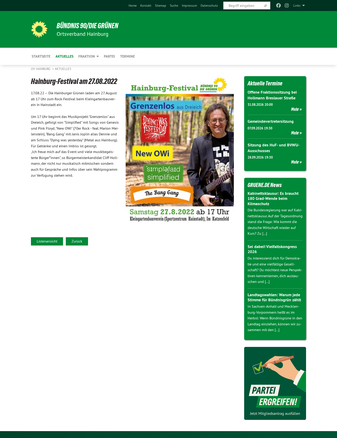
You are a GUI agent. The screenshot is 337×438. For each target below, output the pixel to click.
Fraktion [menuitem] (86, 56)
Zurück (77, 241)
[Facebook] (278, 5)
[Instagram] (287, 5)
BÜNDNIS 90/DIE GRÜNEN (87, 26)
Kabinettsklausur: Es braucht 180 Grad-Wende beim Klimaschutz (273, 198)
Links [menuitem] (297, 5)
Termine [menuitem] (127, 56)
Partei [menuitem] (109, 56)
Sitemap (160, 5)
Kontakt (145, 5)
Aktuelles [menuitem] (64, 56)
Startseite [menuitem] (41, 56)
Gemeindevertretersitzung (271, 121)
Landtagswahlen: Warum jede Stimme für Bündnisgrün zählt (274, 297)
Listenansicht (47, 241)
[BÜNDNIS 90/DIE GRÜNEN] (39, 29)
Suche (174, 5)
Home (133, 5)
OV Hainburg (41, 69)
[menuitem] (133, 5)
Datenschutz (209, 5)
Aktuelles (63, 69)
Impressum (189, 5)
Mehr (295, 109)
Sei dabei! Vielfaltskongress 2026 (272, 249)
